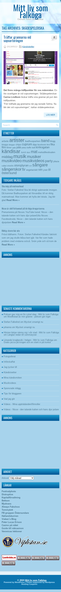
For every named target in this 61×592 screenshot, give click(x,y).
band (45, 141)
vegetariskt (32, 170)
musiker (34, 156)
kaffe (29, 147)
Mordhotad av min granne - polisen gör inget (28, 316)
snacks (10, 166)
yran (45, 170)
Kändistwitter (28, 46)
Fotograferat (10, 356)
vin (40, 169)
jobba (24, 148)
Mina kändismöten (13, 377)
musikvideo (12, 160)
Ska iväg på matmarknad (13, 186)
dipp (35, 144)
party (49, 161)
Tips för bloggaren (12, 393)
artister (16, 140)
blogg (52, 141)
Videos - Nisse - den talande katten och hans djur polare (31, 409)
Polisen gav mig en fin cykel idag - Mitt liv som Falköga (31, 314)
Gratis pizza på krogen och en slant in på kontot (27, 342)
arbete (5, 141)
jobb (18, 147)
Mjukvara (6, 503)
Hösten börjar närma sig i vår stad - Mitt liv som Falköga (31, 332)
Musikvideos (10, 383)
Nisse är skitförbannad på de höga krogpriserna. (23, 208)
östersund (9, 173)
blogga (5, 144)
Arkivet (5, 478)
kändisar (11, 151)
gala (14, 148)
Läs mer (50, 115)
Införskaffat (9, 361)
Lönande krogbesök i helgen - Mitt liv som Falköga (28, 340)
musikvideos (33, 160)
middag (7, 157)
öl (49, 169)
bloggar (12, 145)
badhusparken (32, 141)
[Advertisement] (23, 280)
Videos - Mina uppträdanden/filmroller (22, 404)
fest (48, 144)
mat (34, 151)
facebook (41, 144)
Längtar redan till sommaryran (22, 334)
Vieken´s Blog (9, 519)
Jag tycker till (10, 367)
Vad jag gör (9, 399)
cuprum (27, 144)
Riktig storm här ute (11, 230)
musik (19, 156)
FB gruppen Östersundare (15, 513)
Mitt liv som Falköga (30, 11)
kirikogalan (42, 147)
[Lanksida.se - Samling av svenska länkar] (9, 559)
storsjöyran (21, 165)
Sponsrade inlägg (12, 388)
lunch (23, 152)
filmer (9, 147)
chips (18, 144)
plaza (56, 161)
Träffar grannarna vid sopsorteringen (17, 39)
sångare (40, 164)
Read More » (12, 200)
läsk (28, 152)
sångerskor (12, 169)
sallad (4, 166)
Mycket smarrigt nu (33, 322)
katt (33, 147)
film (4, 147)
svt (30, 166)
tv (23, 169)
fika (52, 144)
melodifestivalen (46, 152)
